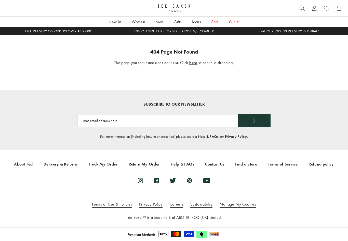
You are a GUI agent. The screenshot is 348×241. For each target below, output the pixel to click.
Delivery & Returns (61, 164)
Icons (196, 21)
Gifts (178, 21)
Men (159, 21)
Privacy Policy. (236, 136)
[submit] (254, 120)
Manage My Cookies (238, 204)
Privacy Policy (151, 204)
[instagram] (140, 180)
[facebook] (156, 180)
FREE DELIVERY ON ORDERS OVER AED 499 (58, 31)
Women (138, 21)
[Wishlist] (326, 8)
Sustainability (201, 204)
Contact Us (214, 164)
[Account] (314, 8)
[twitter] (173, 180)
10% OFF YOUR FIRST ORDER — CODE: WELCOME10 (174, 31)
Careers (176, 204)
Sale (215, 21)
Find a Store (246, 164)
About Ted (23, 164)
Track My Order (102, 164)
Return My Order (144, 164)
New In (115, 21)
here (193, 62)
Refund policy (321, 164)
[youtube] (206, 180)
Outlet (234, 21)
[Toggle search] (302, 8)
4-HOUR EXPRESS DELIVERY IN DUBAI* (290, 31)
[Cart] (339, 8)
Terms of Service (283, 164)
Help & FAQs (208, 136)
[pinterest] (189, 180)
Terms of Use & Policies (112, 204)
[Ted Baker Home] (174, 8)
